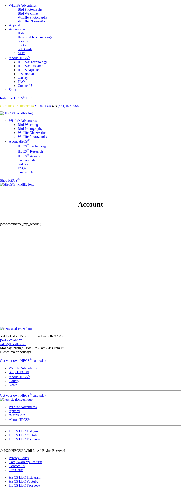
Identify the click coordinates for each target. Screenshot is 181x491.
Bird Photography (30, 9)
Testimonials (26, 74)
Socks (22, 45)
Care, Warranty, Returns (25, 462)
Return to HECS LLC (16, 98)
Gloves (23, 41)
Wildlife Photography (32, 17)
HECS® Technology (32, 62)
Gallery (23, 78)
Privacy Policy (19, 458)
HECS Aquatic (28, 70)
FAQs (22, 82)
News (13, 385)
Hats (21, 33)
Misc (21, 53)
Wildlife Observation (32, 21)
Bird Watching (28, 13)
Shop (12, 89)
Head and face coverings (35, 37)
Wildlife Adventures (23, 5)
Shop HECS (10, 180)
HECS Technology (32, 146)
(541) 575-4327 (69, 106)
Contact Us (25, 86)
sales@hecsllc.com (13, 344)
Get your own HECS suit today (23, 360)
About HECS (19, 58)
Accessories (17, 29)
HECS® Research (30, 66)
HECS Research (30, 151)
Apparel (14, 25)
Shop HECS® (19, 372)
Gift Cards (25, 49)
